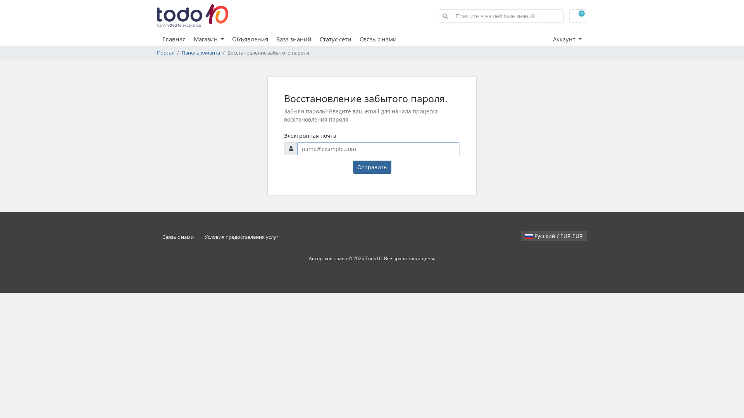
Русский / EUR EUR (558, 236)
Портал (165, 53)
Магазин (206, 39)
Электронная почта (310, 135)
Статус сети (335, 39)
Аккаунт (565, 39)
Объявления (250, 39)
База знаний (294, 39)
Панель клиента (201, 53)
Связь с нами (378, 39)
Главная (174, 39)
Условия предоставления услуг (242, 237)
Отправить (372, 167)
